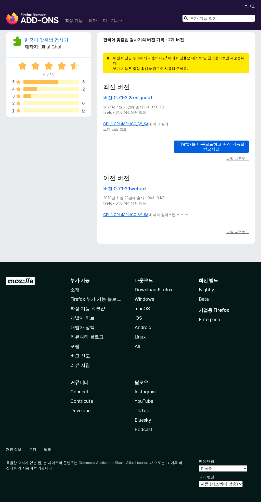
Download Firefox (154, 289)
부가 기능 (80, 280)
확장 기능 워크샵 (87, 308)
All (137, 346)
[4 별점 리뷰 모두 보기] (51, 89)
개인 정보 (13, 449)
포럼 (75, 346)
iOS (138, 318)
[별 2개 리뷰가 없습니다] (51, 103)
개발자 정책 (82, 327)
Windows (144, 299)
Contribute (81, 401)
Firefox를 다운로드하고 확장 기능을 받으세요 (211, 147)
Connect (79, 391)
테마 (93, 20)
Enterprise (209, 319)
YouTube (144, 401)
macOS (142, 308)
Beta (204, 299)
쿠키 (32, 449)
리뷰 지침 (80, 365)
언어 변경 (206, 461)
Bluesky (143, 420)
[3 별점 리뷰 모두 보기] (51, 96)
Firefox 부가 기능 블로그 (95, 299)
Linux (140, 337)
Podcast (143, 429)
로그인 (249, 6)
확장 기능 (74, 20)
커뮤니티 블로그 (87, 337)
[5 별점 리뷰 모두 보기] (51, 82)
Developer (81, 410)
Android (143, 327)
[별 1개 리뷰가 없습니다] (51, 110)
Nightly (206, 289)
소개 (75, 289)
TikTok (142, 410)
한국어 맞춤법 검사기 (46, 40)
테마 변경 (206, 477)
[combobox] (218, 18)
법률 (47, 449)
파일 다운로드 (237, 158)
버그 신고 (80, 355)
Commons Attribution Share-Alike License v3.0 (118, 462)
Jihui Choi (51, 46)
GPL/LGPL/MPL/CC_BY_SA (125, 124)
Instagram (145, 391)
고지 (21, 462)
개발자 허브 (82, 318)
